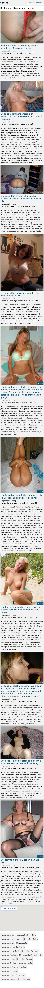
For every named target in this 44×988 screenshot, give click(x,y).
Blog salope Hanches (8, 963)
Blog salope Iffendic (25, 963)
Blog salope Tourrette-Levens (11, 939)
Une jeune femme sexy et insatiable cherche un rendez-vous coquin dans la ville (21, 198)
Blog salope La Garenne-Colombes (13, 967)
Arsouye (4, 3)
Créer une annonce (35, 3)
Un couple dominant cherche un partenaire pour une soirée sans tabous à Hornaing (21, 116)
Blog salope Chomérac (9, 971)
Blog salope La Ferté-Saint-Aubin (13, 947)
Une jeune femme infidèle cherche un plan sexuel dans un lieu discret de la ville (22, 496)
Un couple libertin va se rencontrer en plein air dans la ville (20, 294)
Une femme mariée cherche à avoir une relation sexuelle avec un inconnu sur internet (20, 609)
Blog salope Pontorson (30, 951)
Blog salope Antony (8, 943)
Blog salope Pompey (24, 959)
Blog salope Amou (7, 935)
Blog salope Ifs (21, 943)
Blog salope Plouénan (8, 979)
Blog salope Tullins (31, 939)
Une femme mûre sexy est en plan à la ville (20, 861)
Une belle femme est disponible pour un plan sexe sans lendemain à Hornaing (21, 762)
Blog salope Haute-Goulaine (25, 935)
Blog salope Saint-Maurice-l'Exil (30, 955)
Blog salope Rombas (8, 959)
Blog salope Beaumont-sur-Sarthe (13, 975)
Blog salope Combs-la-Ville (10, 951)
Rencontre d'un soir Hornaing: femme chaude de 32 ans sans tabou (19, 46)
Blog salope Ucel (24, 979)
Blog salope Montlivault (9, 955)
